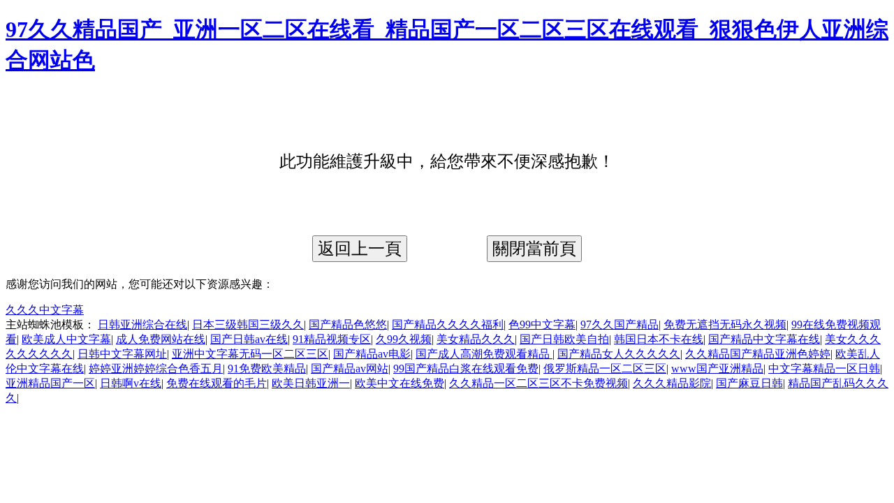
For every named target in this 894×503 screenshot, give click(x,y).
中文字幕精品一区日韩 (824, 368)
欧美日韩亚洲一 (311, 383)
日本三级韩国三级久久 (248, 324)
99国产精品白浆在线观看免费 (465, 368)
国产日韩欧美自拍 (564, 339)
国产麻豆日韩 (749, 383)
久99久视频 (404, 339)
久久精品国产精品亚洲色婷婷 (757, 354)
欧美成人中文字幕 (66, 339)
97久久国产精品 (619, 324)
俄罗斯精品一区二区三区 (604, 368)
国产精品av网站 (349, 368)
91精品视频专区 (332, 339)
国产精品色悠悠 (348, 324)
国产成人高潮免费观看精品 (484, 354)
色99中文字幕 (542, 324)
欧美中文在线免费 (399, 383)
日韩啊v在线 (130, 383)
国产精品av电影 (372, 354)
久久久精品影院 (672, 383)
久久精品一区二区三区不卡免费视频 (538, 383)
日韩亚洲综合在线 (142, 324)
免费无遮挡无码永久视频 (725, 324)
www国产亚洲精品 (717, 368)
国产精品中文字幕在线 (764, 339)
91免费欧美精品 (267, 368)
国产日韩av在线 (249, 339)
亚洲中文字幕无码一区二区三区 (250, 354)
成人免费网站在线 (160, 339)
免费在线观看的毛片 (216, 383)
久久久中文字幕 (45, 310)
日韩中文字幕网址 (122, 354)
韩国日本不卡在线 (658, 339)
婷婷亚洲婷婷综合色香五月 (156, 368)
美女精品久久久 (476, 339)
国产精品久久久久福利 (448, 324)
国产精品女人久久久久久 (618, 354)
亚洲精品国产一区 (50, 383)
